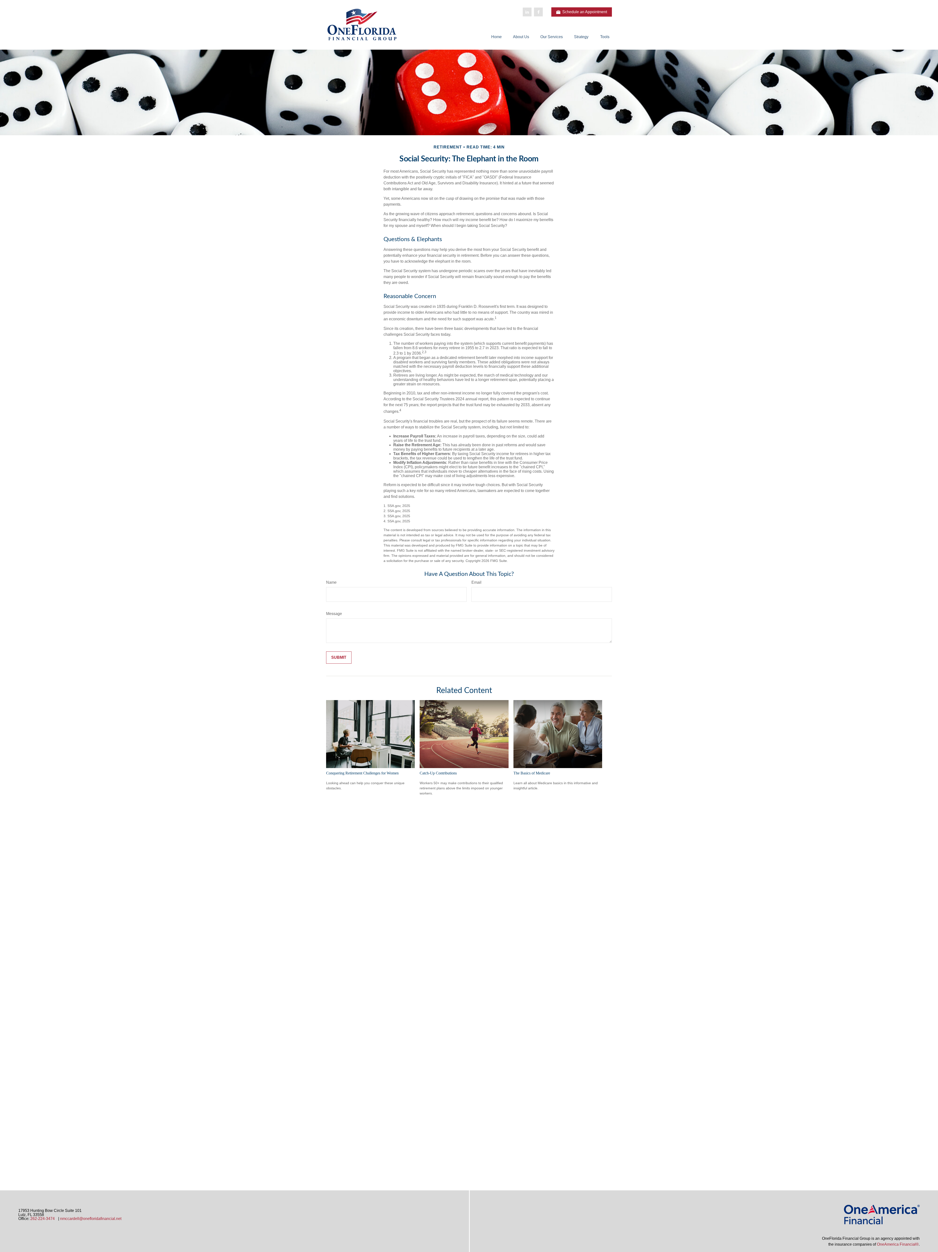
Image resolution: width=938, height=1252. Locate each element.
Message (334, 614)
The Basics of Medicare (531, 773)
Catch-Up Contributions (438, 773)
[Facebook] (538, 12)
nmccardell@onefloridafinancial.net (90, 1219)
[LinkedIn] (527, 12)
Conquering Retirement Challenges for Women (362, 773)
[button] (496, 37)
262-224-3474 (42, 1219)
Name (331, 582)
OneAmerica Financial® (898, 1244)
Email (476, 582)
